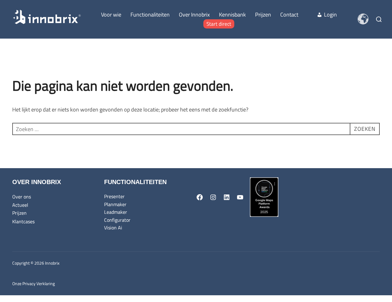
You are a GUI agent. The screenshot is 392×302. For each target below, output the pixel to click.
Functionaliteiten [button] (150, 14)
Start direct (218, 24)
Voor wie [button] (111, 14)
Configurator (117, 220)
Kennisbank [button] (232, 14)
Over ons (21, 196)
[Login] (307, 14)
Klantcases (23, 221)
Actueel (20, 205)
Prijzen (263, 14)
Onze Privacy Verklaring (33, 283)
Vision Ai (113, 227)
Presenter (114, 196)
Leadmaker (115, 212)
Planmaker (115, 204)
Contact (289, 14)
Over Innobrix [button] (194, 14)
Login (330, 14)
